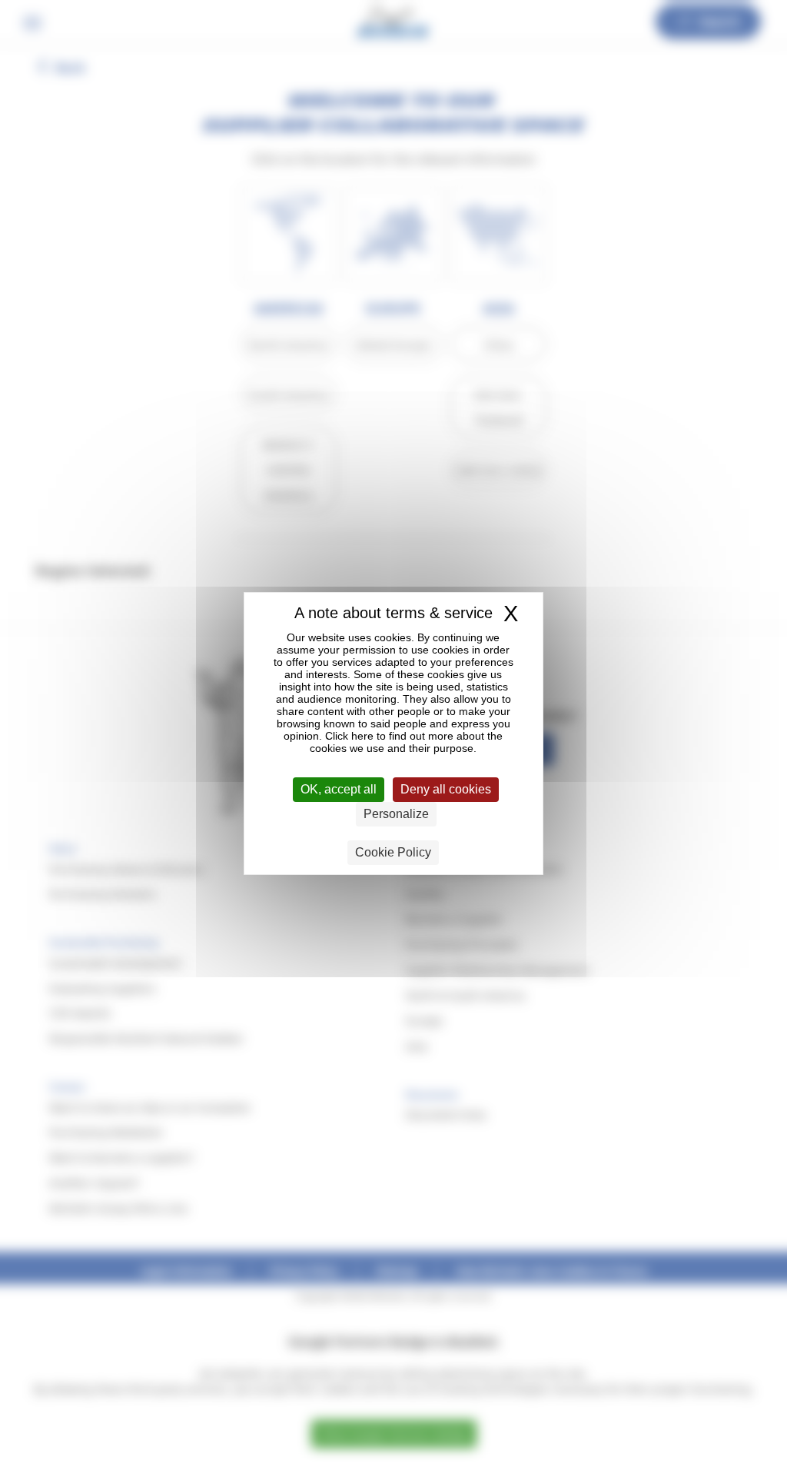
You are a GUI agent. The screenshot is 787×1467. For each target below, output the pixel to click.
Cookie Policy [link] (393, 852)
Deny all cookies (445, 789)
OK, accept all (339, 789)
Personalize (396, 813)
